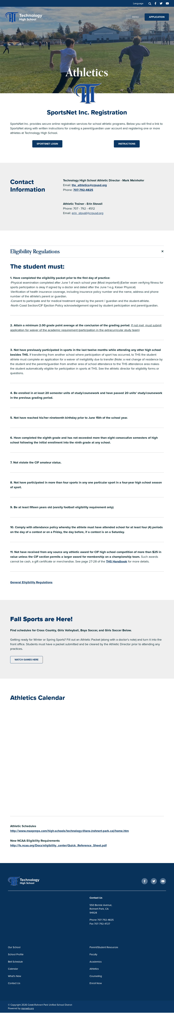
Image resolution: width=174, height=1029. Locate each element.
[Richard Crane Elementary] (31, 16)
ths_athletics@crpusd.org (89, 185)
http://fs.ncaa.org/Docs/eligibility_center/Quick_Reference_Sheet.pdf (58, 845)
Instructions (126, 143)
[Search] (150, 3)
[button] (87, 252)
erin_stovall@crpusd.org (87, 213)
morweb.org (27, 1008)
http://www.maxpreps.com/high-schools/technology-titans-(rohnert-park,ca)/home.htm (69, 831)
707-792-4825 (83, 190)
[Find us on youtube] (167, 3)
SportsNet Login (47, 143)
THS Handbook (116, 561)
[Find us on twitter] (161, 3)
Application (156, 17)
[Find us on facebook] (155, 3)
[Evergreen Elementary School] (30, 881)
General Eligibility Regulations (31, 582)
